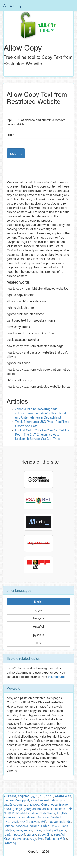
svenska (22, 838)
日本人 (45, 826)
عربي (38, 610)
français (38, 618)
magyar (53, 821)
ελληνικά (11, 821)
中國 (11, 813)
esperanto (10, 817)
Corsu (45, 804)
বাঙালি (34, 800)
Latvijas (9, 830)
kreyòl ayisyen (29, 821)
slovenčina (45, 834)
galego (17, 809)
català (8, 804)
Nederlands (47, 813)
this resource (56, 676)
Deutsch (56, 817)
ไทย (40, 838)
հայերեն (46, 796)
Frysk (7, 809)
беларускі (22, 800)
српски (31, 834)
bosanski (44, 800)
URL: (10, 135)
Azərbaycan (63, 796)
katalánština (59, 809)
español (38, 626)
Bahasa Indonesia (16, 826)
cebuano (19, 804)
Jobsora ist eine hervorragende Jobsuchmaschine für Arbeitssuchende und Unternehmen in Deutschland (41, 413)
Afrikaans (10, 796)
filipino (63, 804)
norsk (37, 830)
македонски (24, 830)
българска (59, 800)
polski (47, 830)
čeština (33, 813)
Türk (48, 838)
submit (16, 153)
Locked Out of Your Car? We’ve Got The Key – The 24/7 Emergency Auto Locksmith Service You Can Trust (42, 434)
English (38, 601)
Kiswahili (9, 838)
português (59, 830)
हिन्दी (43, 821)
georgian (30, 809)
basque (9, 800)
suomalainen (27, 817)
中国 (38, 643)
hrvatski (21, 813)
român (8, 834)
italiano (34, 826)
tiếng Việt (58, 838)
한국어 (56, 826)
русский (38, 634)
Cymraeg (10, 843)
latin (65, 826)
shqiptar (23, 796)
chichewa (33, 804)
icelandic (65, 821)
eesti (54, 804)
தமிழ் (33, 838)
